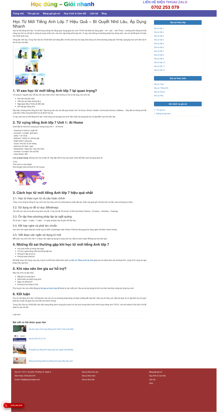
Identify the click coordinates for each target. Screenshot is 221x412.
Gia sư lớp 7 (159, 51)
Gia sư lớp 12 (159, 70)
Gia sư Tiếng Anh (161, 88)
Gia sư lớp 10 (159, 62)
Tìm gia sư (33, 13)
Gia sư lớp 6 (159, 47)
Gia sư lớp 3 (159, 35)
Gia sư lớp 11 (159, 66)
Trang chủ (18, 13)
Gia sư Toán (159, 84)
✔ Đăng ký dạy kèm (162, 113)
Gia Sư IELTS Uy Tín (37, 338)
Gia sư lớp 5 (159, 43)
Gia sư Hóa (158, 95)
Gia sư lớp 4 (159, 39)
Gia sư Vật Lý (159, 91)
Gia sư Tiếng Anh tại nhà (82, 260)
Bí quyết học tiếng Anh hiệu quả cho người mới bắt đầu (51, 349)
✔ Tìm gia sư (159, 109)
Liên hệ (94, 13)
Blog (104, 13)
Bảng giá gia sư (51, 13)
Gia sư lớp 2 (159, 32)
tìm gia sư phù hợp (49, 288)
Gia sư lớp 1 (159, 28)
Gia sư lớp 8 (159, 54)
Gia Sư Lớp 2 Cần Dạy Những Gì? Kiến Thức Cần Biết (51, 329)
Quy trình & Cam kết (75, 13)
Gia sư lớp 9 (159, 58)
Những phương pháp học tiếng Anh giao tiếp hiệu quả (51, 361)
